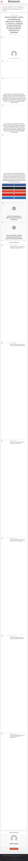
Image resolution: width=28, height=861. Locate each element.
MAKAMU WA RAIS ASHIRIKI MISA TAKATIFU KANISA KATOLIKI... (17, 247)
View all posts (14, 848)
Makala (19, 859)
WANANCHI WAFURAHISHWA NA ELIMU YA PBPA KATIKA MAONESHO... (17, 736)
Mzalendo (14, 1)
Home (3, 6)
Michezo (11, 859)
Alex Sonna (17, 34)
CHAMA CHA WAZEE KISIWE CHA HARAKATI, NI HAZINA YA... (17, 443)
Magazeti (15, 538)
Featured (12, 15)
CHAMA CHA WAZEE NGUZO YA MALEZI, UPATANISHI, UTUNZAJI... (17, 638)
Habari (8, 859)
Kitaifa (16, 15)
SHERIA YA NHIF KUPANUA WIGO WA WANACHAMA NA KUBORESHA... (18, 345)
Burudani (16, 859)
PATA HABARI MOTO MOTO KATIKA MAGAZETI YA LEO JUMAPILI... (17, 540)
